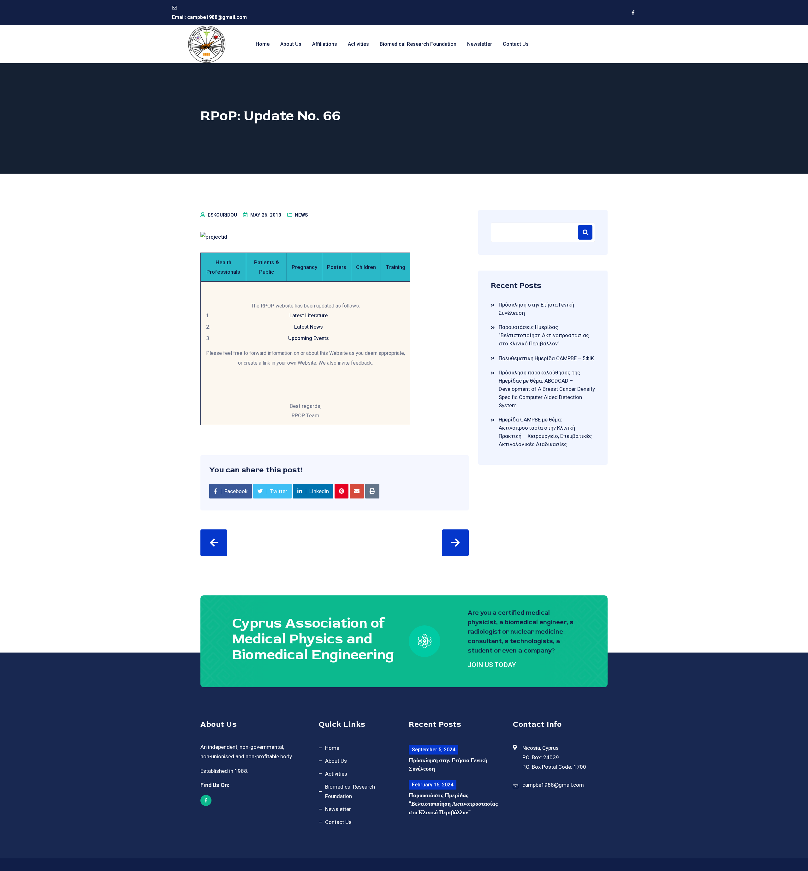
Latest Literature (308, 316)
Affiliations (324, 44)
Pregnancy (304, 267)
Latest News (308, 327)
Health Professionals (223, 267)
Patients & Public (266, 267)
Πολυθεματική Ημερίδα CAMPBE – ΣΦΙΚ (546, 358)
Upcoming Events (308, 338)
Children (366, 267)
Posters (336, 267)
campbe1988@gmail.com (217, 17)
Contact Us (516, 44)
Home (263, 44)
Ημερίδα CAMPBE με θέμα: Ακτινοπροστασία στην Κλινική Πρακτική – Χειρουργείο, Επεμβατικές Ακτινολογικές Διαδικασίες (545, 431)
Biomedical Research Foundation (418, 44)
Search (585, 232)
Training (395, 267)
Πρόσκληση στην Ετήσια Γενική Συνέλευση (536, 308)
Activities (358, 44)
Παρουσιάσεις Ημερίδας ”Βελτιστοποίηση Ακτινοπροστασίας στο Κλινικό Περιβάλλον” (544, 335)
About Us (290, 44)
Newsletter (479, 44)
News (301, 215)
